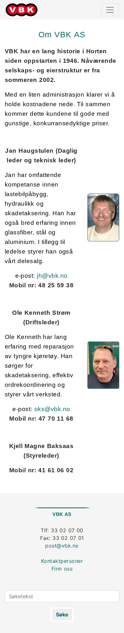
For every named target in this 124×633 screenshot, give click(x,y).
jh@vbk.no (52, 275)
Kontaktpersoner (62, 561)
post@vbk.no (62, 545)
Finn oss (62, 568)
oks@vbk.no (52, 409)
